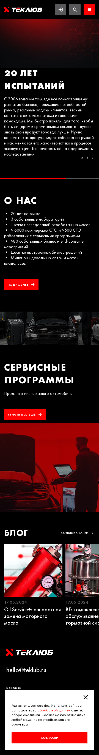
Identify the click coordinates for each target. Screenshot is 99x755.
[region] (49, 99)
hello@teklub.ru (26, 670)
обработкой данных (53, 710)
